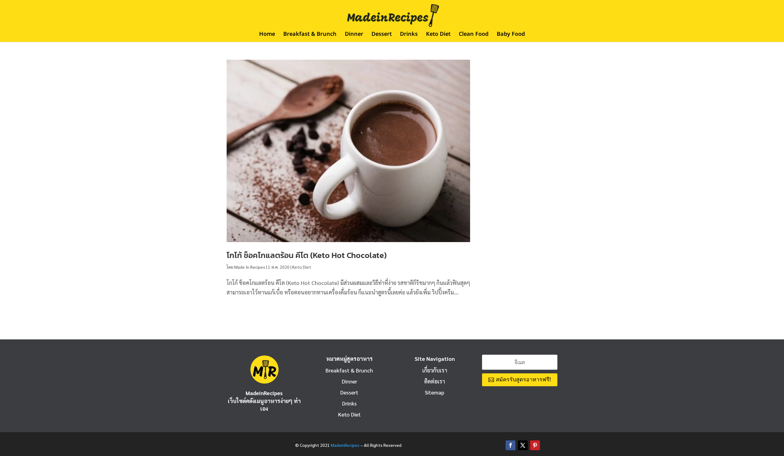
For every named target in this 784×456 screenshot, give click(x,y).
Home (267, 35)
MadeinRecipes (345, 445)
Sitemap (434, 392)
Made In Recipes (249, 267)
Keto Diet (438, 35)
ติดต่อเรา (434, 381)
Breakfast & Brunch (310, 35)
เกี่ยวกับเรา (434, 370)
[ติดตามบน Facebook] (510, 445)
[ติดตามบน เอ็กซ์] (523, 445)
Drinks (409, 35)
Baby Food (511, 35)
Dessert (381, 35)
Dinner (354, 35)
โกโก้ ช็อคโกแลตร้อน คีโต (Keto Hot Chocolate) (307, 255)
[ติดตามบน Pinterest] (535, 445)
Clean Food (473, 35)
